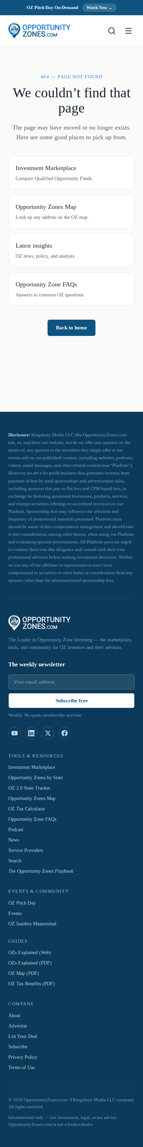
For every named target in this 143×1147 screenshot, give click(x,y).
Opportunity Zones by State (39, 778)
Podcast (17, 830)
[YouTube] (14, 733)
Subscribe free (71, 700)
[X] (48, 733)
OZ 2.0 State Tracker (32, 788)
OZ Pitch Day (23, 903)
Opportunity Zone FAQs (34, 820)
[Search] (112, 31)
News (14, 840)
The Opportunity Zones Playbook (44, 871)
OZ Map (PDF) (24, 974)
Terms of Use (23, 1067)
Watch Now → (102, 7)
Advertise (19, 1026)
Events (16, 913)
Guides (18, 941)
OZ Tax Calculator (29, 809)
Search (16, 861)
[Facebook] (64, 733)
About (15, 1016)
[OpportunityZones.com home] (39, 30)
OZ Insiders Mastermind (34, 924)
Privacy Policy (24, 1057)
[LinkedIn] (31, 733)
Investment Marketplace (36, 768)
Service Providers (27, 851)
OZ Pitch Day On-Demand (51, 7)
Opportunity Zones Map (34, 799)
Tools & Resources (36, 756)
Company (20, 1004)
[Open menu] (128, 31)
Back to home (71, 337)
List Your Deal (23, 1036)
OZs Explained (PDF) (31, 963)
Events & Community (38, 892)
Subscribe (19, 1047)
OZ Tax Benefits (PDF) (33, 984)
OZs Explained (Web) (31, 953)
